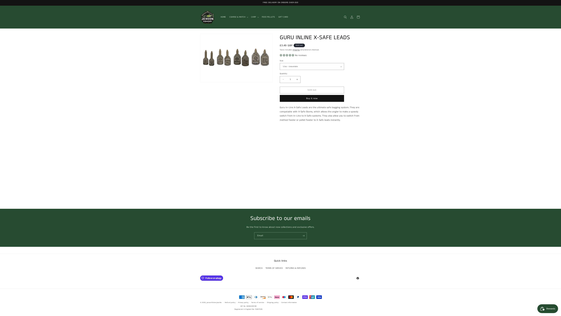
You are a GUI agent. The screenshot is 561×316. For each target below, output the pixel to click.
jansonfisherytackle (214, 302)
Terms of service (257, 302)
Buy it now (312, 98)
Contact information (289, 302)
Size (281, 60)
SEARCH (259, 268)
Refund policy (230, 302)
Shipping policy (273, 302)
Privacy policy (243, 302)
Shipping (296, 50)
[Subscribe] (303, 235)
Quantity (283, 73)
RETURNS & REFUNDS (296, 268)
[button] (238, 17)
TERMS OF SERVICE (274, 268)
